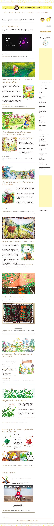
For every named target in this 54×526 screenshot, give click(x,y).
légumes (29, 330)
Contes (40, 97)
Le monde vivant (15, 465)
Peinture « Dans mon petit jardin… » (14, 296)
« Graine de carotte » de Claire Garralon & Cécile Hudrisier (17, 355)
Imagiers (40, 155)
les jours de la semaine (7, 373)
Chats (40, 94)
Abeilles (40, 90)
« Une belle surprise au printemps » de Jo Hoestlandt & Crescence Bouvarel (16, 133)
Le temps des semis (8, 472)
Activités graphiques (42, 137)
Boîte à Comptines (27, 12)
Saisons (40, 126)
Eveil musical (41, 151)
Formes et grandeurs (42, 153)
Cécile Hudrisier (21, 380)
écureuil (17, 106)
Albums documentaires (42, 144)
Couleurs (40, 98)
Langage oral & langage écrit (43, 111)
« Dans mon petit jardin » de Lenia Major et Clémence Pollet (16, 301)
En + (39, 149)
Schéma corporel (41, 127)
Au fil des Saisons (19, 20)
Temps (40, 129)
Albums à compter (42, 141)
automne (23, 465)
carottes (17, 380)
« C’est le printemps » (10, 26)
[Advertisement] (45, 64)
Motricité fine (41, 163)
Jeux (39, 108)
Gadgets (40, 154)
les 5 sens (19, 422)
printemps (21, 56)
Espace (40, 150)
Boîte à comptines (13, 56)
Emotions (40, 103)
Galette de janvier (42, 106)
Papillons (40, 117)
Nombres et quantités (42, 164)
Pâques (23, 188)
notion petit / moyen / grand (8, 369)
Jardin (40, 107)
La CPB (40, 158)
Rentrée (40, 123)
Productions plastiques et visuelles (16, 330)
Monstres (40, 113)
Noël (39, 115)
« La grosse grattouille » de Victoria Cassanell (18, 241)
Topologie (40, 130)
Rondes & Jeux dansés (42, 125)
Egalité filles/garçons (42, 102)
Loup (39, 112)
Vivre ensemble (41, 169)
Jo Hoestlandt (25, 158)
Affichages (40, 92)
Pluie (39, 120)
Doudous (40, 101)
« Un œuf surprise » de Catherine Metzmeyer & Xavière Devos (18, 183)
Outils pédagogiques (42, 165)
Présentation (8, 12)
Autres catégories (42, 12)
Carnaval (40, 93)
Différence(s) (41, 99)
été (24, 330)
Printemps (12, 20)
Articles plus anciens (6, 517)
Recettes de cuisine (42, 122)
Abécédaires (41, 136)
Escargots (40, 104)
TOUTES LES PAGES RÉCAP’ (43, 88)
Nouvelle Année (41, 116)
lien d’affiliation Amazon (28, 99)
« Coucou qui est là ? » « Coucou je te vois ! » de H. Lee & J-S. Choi (17, 430)
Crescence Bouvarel (19, 158)
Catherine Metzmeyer (19, 211)
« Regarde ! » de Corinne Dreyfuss (14, 400)
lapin (27, 380)
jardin (26, 330)
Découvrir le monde (42, 148)
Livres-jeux (40, 160)
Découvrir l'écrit (41, 146)
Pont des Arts (41, 121)
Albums (17, 12)
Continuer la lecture (6, 54)
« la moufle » (32, 189)
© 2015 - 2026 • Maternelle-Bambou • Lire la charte (27, 521)
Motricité (40, 162)
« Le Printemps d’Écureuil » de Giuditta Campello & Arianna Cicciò (17, 80)
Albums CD (40, 143)
